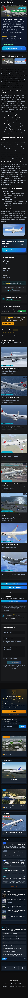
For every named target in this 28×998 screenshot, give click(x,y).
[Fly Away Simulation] (12, 1)
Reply (8, 620)
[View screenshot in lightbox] (24, 15)
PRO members (6, 283)
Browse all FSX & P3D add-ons (14, 584)
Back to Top (14, 992)
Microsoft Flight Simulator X (12, 5)
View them (22, 311)
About (12, 983)
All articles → (14, 922)
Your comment (6, 645)
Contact (7, 983)
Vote (4, 958)
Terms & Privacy (19, 983)
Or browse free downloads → (14, 714)
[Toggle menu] (25, 2)
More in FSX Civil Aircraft (15, 587)
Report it (9, 290)
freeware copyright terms (11, 289)
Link (13, 620)
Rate (15, 36)
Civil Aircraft (21, 5)
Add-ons (3, 5)
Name (4, 629)
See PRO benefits (7, 323)
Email (4, 636)
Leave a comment (15, 601)
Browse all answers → (14, 886)
